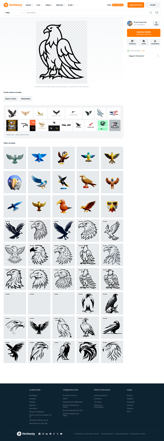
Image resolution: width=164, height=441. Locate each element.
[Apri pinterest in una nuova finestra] (50, 434)
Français (130, 408)
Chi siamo (97, 402)
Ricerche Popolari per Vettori (71, 406)
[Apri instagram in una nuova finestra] (43, 434)
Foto (38, 5)
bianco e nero (10, 99)
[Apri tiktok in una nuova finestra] (54, 434)
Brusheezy (33, 395)
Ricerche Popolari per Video (71, 414)
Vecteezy (32, 399)
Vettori (28, 5)
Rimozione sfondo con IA (38, 420)
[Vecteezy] (13, 5)
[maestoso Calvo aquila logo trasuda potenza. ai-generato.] (15, 230)
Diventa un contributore (98, 406)
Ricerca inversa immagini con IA (40, 416)
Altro (129, 411)
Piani (109, 5)
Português (131, 402)
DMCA (65, 399)
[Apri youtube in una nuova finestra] (61, 434)
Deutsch (130, 405)
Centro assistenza (100, 395)
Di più (70, 5)
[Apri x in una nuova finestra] (57, 434)
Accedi (152, 5)
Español (130, 399)
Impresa (32, 405)
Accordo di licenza (70, 395)
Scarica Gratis (143, 33)
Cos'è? (143, 51)
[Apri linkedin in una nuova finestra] (47, 434)
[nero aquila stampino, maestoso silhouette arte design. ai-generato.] (15, 303)
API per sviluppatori (36, 412)
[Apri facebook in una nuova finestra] (39, 434)
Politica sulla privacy (121, 434)
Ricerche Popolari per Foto (73, 410)
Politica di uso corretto (137, 434)
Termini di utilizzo (107, 434)
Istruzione (33, 408)
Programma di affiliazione (72, 402)
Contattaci (98, 399)
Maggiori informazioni (136, 56)
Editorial (59, 5)
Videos (48, 5)
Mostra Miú (115, 125)
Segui (156, 25)
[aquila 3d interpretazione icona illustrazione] (15, 158)
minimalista (25, 99)
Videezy (32, 402)
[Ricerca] (150, 12)
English (130, 395)
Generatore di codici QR (38, 423)
